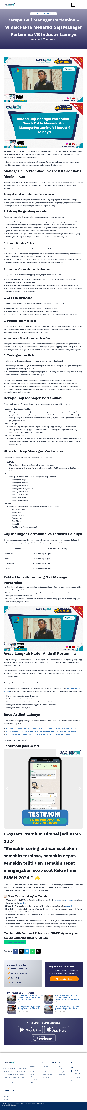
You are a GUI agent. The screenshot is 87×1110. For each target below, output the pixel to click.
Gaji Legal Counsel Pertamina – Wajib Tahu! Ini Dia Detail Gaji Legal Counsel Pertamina (38, 734)
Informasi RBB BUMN (45, 14)
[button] (7, 788)
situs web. (68, 906)
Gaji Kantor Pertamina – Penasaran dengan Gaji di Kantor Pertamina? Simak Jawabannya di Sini (42, 728)
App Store (69, 900)
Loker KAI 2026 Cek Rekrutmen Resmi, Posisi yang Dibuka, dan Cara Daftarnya (29, 1008)
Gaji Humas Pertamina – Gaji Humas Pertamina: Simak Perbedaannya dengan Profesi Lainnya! (41, 731)
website (22, 903)
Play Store (57, 900)
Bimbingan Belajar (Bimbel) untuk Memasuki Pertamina (24, 683)
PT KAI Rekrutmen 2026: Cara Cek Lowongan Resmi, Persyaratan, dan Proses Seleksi (67, 997)
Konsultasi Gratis (65, 979)
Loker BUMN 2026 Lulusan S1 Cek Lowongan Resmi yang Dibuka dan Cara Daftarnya (30, 997)
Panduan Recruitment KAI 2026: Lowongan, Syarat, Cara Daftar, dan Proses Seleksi (67, 1008)
